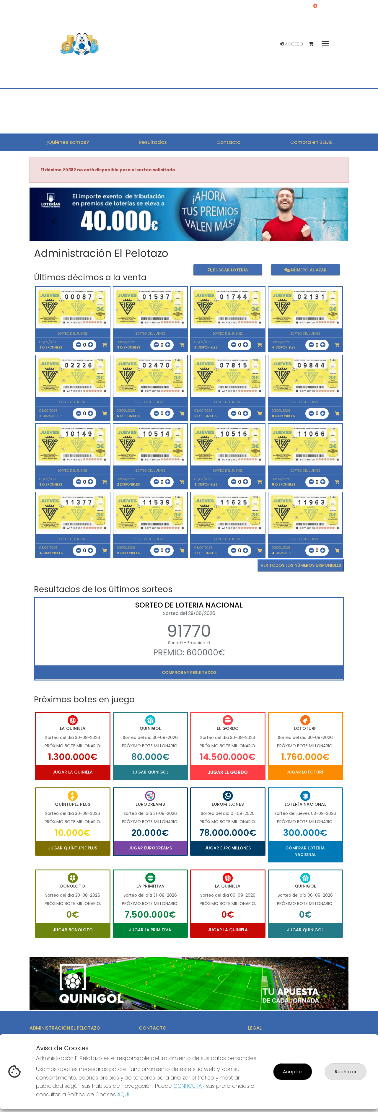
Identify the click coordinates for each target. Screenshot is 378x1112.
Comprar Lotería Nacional (305, 851)
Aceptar (292, 1071)
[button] (53, 221)
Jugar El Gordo (228, 772)
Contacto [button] (228, 142)
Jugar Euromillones (228, 848)
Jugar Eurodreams (150, 848)
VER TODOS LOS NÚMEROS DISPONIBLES (300, 565)
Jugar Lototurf (305, 772)
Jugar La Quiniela (73, 772)
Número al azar (307, 270)
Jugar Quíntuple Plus (72, 848)
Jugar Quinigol (150, 772)
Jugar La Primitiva (150, 930)
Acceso (293, 44)
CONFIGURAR (189, 1086)
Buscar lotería (230, 270)
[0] (314, 44)
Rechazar (346, 1071)
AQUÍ (123, 1094)
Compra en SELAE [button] (311, 142)
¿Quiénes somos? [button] (67, 142)
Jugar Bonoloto (73, 930)
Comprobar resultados (189, 672)
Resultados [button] (153, 142)
